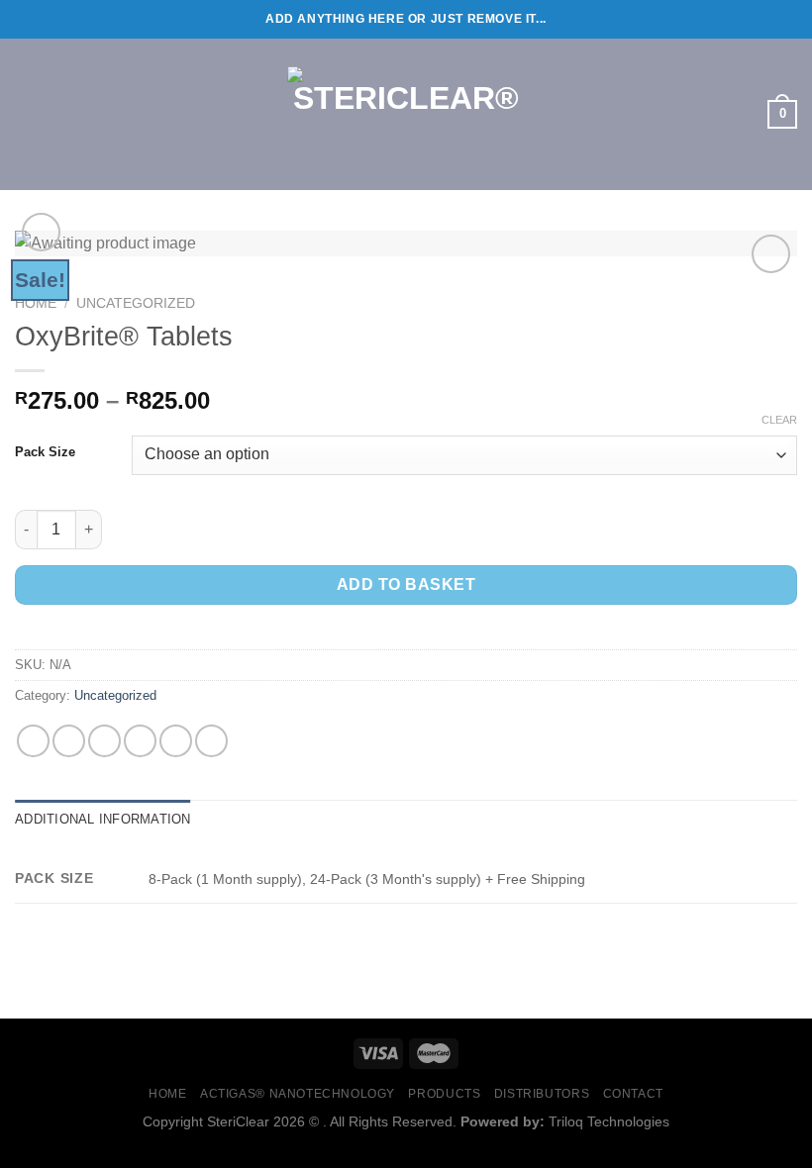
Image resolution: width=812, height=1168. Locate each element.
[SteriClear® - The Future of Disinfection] (406, 114)
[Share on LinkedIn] (211, 741)
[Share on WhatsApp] (33, 741)
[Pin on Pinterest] (175, 741)
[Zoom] (41, 232)
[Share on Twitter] (104, 741)
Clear (779, 420)
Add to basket (406, 584)
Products (444, 1094)
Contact (633, 1094)
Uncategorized (135, 303)
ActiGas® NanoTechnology (297, 1094)
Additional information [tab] (103, 819)
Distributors (541, 1094)
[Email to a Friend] (140, 741)
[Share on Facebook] (68, 741)
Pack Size (45, 452)
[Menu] (27, 114)
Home (35, 303)
